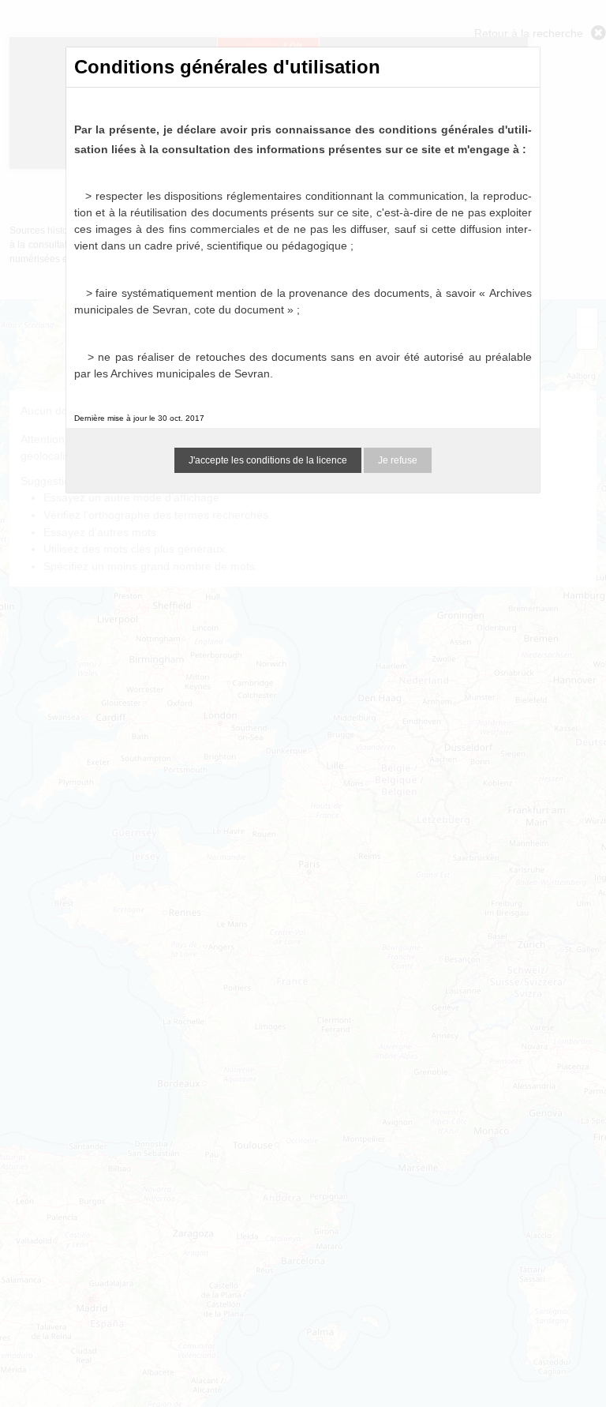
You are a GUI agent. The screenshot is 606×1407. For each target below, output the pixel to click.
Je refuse (397, 460)
